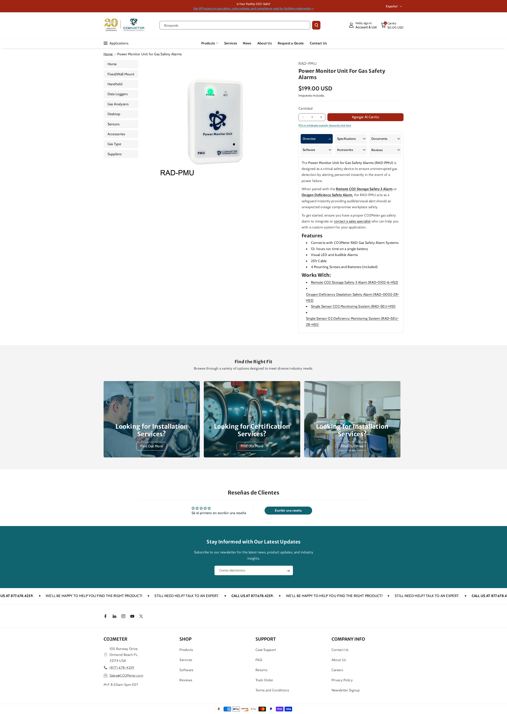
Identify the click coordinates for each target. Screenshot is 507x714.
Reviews (377, 150)
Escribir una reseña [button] (288, 510)
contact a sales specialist (352, 221)
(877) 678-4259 (122, 667)
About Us (339, 660)
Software (309, 150)
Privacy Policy (342, 680)
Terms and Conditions (272, 690)
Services (185, 660)
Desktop (114, 114)
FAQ (258, 660)
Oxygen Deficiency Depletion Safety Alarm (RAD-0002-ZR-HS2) (352, 297)
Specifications (346, 139)
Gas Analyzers (118, 104)
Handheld (115, 84)
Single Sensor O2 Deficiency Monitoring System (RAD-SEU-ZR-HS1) (352, 321)
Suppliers (115, 154)
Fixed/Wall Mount (121, 74)
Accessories (116, 134)
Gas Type (114, 144)
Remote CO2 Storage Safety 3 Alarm (364, 189)
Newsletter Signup (346, 690)
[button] (392, 25)
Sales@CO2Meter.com (126, 675)
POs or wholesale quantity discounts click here (324, 125)
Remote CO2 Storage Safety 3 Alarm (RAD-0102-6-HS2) (354, 282)
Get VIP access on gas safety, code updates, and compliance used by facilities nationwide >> (253, 8)
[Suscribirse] (288, 571)
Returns (261, 670)
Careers (337, 670)
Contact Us (340, 650)
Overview (309, 139)
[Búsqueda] (316, 25)
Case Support (265, 650)
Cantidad (305, 108)
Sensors (114, 124)
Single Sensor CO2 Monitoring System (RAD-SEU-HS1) (353, 306)
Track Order (264, 680)
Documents (379, 139)
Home (108, 54)
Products (208, 43)
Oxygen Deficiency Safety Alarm (327, 195)
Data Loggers (118, 94)
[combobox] (235, 25)
